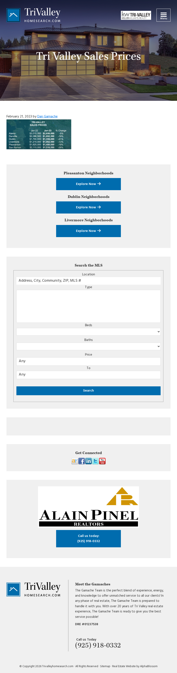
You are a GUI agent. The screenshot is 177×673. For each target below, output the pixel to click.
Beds (88, 325)
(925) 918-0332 (88, 538)
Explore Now (86, 184)
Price (88, 355)
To (88, 368)
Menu (163, 18)
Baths (88, 340)
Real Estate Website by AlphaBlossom (135, 666)
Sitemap (105, 666)
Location (88, 274)
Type (88, 287)
